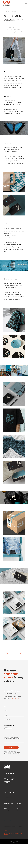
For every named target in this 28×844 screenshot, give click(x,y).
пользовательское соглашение (9, 752)
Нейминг (5, 808)
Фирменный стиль (7, 810)
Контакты (19, 810)
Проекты (8, 11)
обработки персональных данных (14, 753)
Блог (18, 808)
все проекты (14, 652)
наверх (7, 782)
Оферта (20, 826)
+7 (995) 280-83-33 (9, 792)
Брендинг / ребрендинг (8, 803)
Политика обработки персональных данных (12, 823)
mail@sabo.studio (15, 698)
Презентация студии (18, 819)
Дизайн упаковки (7, 805)
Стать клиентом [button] (7, 819)
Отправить (11, 747)
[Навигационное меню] (26, 3)
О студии (19, 803)
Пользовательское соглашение (10, 826)
